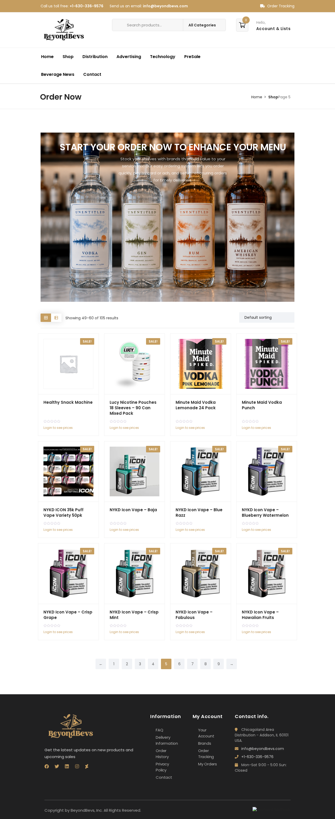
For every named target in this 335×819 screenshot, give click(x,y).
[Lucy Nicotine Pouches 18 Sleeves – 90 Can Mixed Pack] (135, 364)
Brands (204, 743)
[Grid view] (46, 318)
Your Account (206, 733)
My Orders (207, 764)
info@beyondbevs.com (165, 6)
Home (47, 57)
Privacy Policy (162, 767)
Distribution (95, 57)
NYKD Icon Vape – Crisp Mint (134, 614)
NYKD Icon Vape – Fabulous (194, 614)
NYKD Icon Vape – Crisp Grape (67, 614)
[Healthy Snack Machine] (68, 364)
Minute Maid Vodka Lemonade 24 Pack (196, 405)
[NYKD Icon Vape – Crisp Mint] (135, 574)
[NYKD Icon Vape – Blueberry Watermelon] (267, 472)
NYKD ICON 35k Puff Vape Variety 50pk (63, 512)
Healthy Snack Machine (68, 402)
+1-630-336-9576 (86, 6)
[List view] (56, 318)
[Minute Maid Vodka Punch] (267, 364)
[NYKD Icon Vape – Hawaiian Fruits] (267, 574)
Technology (162, 57)
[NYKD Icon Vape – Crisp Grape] (68, 574)
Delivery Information (167, 740)
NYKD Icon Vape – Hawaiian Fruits (260, 614)
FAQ (159, 730)
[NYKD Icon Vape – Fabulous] (201, 574)
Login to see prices (58, 427)
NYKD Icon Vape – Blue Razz (199, 512)
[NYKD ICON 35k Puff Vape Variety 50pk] (68, 472)
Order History (162, 753)
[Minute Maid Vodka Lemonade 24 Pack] (201, 364)
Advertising (128, 57)
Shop (68, 57)
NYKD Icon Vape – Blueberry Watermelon (265, 512)
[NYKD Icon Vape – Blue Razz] (201, 472)
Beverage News (57, 74)
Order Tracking (280, 6)
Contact (92, 74)
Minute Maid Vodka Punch (262, 405)
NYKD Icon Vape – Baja (133, 510)
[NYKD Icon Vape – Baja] (135, 472)
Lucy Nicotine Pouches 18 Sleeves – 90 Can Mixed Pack (133, 408)
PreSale (192, 57)
